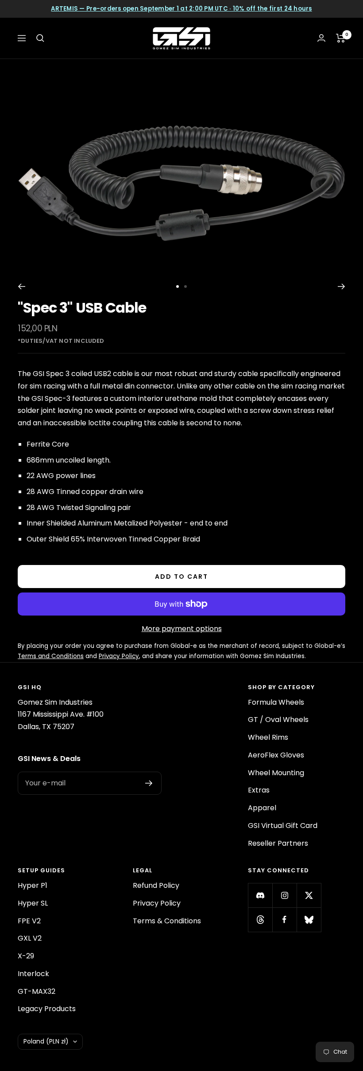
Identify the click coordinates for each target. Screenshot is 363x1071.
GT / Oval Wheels (278, 719)
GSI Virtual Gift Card (282, 825)
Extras (259, 790)
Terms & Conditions (167, 921)
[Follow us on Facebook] (284, 919)
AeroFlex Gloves (276, 755)
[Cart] (340, 38)
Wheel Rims (268, 737)
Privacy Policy (157, 903)
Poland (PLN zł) (46, 1041)
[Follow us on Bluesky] (309, 919)
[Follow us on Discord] (260, 895)
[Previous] (21, 286)
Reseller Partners (278, 843)
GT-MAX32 (36, 991)
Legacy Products (47, 1009)
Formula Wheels (276, 702)
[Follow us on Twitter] (309, 895)
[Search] (40, 38)
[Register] (149, 783)
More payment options (182, 629)
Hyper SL (33, 903)
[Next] (341, 286)
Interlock (33, 974)
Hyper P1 (32, 885)
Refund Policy (156, 885)
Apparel (262, 808)
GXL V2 (30, 938)
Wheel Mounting (276, 773)
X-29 (26, 956)
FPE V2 (29, 921)
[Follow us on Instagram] (284, 895)
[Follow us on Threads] (260, 919)
